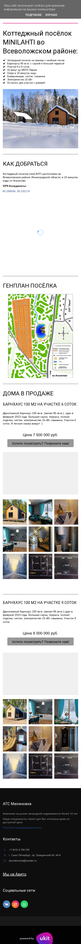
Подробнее (33, 14)
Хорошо (51, 14)
